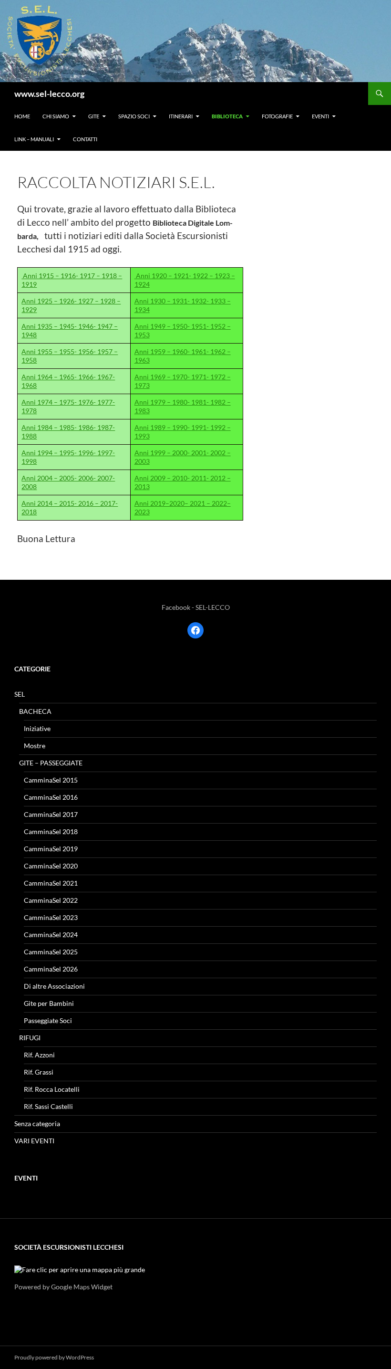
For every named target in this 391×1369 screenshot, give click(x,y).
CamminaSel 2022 (51, 900)
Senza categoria (37, 1123)
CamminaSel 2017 (51, 814)
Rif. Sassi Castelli (48, 1106)
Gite (93, 116)
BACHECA (35, 711)
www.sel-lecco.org (49, 93)
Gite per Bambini (49, 1003)
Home (22, 116)
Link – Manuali (34, 139)
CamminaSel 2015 (51, 780)
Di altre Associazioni (54, 986)
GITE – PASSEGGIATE (50, 763)
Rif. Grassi (38, 1072)
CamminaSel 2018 (51, 831)
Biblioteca (227, 116)
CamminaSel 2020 (51, 866)
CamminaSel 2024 (51, 934)
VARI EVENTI (34, 1141)
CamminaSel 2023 (51, 917)
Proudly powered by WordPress (54, 1357)
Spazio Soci (134, 116)
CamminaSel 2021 (51, 883)
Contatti (85, 139)
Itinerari (181, 116)
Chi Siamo (55, 116)
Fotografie (277, 116)
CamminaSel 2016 (51, 797)
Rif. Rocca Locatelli (52, 1089)
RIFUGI (30, 1038)
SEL (19, 694)
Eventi (320, 116)
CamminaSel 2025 (51, 952)
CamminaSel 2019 (51, 849)
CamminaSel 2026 (51, 969)
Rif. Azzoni (39, 1055)
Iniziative (37, 728)
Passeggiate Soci (48, 1020)
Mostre (34, 746)
